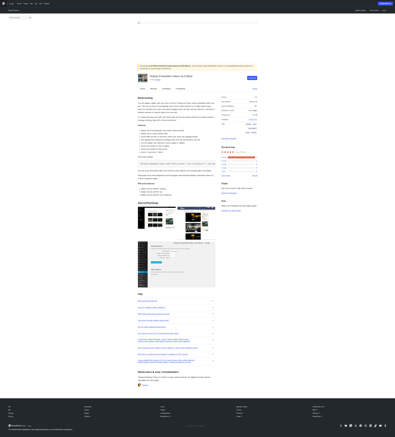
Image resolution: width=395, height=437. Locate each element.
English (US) (253, 119)
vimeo (248, 132)
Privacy (10, 416)
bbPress (316, 413)
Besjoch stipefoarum (229, 193)
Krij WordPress (385, 3)
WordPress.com (319, 407)
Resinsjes (153, 89)
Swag (239, 416)
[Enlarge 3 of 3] (213, 244)
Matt (315, 410)
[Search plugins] (30, 18)
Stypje (254, 89)
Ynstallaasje (166, 89)
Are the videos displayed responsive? (152, 327)
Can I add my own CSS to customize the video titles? (158, 333)
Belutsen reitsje (242, 407)
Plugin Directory (13, 10)
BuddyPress (318, 416)
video (254, 124)
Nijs (9, 410)
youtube (253, 132)
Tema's (86, 410)
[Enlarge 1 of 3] (173, 209)
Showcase (87, 407)
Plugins (86, 413)
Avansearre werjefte (228, 138)
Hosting (10, 413)
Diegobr (158, 80)
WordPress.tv (165, 416)
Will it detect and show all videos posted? (154, 314)
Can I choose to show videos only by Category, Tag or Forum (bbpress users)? (168, 348)
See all (254, 175)
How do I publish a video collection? (152, 307)
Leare (162, 407)
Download (252, 78)
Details (142, 89)
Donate (240, 413)
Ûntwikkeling (180, 89)
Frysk (29, 426)
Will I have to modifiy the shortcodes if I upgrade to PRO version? (163, 354)
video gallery (252, 128)
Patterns (87, 416)
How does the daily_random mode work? (153, 320)
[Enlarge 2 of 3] (213, 209)
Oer (9, 407)
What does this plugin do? (147, 301)
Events (239, 410)
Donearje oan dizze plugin (231, 210)
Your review (225, 175)
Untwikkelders (165, 413)
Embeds (248, 124)
